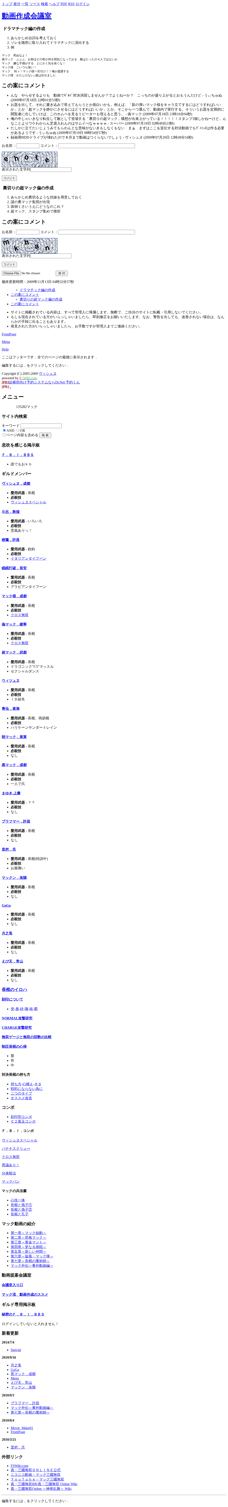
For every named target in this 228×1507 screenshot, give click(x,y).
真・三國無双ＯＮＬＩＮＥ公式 (36, 1470)
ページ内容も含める (22, 435)
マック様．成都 (14, 596)
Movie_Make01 (22, 1428)
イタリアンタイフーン (28, 558)
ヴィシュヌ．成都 (16, 483)
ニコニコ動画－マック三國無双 (36, 1475)
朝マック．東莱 (14, 737)
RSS (71, 4)
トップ (7, 4)
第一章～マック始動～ (28, 1233)
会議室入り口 (12, 1285)
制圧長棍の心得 (14, 1046)
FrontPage (9, 334)
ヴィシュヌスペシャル (28, 502)
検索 (44, 4)
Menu (6, 342)
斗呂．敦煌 (11, 512)
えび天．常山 (12, 961)
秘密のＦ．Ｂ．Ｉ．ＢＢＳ (23, 1314)
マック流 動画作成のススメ (25, 1294)
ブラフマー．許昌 (16, 821)
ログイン (82, 4)
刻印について (12, 999)
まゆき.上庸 (11, 793)
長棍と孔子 (19, 1214)
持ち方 (16, 1084)
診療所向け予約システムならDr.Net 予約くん (41, 382)
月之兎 (7, 933)
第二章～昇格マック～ (28, 1237)
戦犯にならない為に (27, 1089)
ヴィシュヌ (48, 373)
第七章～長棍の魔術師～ (30, 1261)
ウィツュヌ (11, 680)
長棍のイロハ (14, 989)
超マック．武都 (14, 652)
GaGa (6, 905)
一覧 (24, 4)
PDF (64, 4)
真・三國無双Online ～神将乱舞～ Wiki (41, 1489)
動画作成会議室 (27, 16)
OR (22, 430)
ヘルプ (54, 4)
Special (16, 1350)
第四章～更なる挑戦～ (28, 1247)
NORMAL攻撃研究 (17, 1018)
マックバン (11, 1181)
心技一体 (18, 1200)
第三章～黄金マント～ (28, 1242)
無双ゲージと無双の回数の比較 (27, 1037)
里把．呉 (9, 849)
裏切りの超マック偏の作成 (41, 299)
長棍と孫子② (21, 1209)
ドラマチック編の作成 (37, 290)
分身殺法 (9, 1173)
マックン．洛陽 (14, 878)
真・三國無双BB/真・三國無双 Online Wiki (44, 1484)
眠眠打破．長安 (14, 568)
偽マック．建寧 (14, 624)
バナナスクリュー (16, 1148)
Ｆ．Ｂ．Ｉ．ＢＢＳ (18, 455)
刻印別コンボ (21, 1117)
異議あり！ (11, 1165)
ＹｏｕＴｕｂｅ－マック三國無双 (37, 1479)
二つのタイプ (21, 1093)
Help (5, 349)
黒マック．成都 (14, 765)
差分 (16, 4)
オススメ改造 (21, 1098)
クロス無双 (19, 615)
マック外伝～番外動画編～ (32, 1265)
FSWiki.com (19, 1466)
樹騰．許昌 (11, 540)
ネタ (37, 1084)
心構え (27, 1084)
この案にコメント (25, 295)
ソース (34, 4)
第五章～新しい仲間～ (28, 1251)
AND (10, 430)
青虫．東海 (11, 708)
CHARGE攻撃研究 (17, 1027)
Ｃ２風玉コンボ (23, 1121)
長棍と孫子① (21, 1205)
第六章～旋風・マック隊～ (32, 1256)
